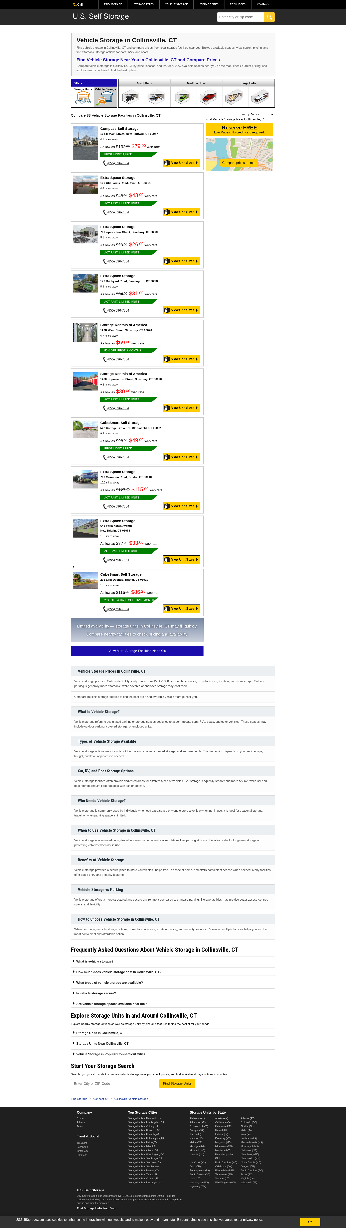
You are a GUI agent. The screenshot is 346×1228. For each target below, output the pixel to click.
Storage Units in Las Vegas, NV (145, 1182)
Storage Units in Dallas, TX (142, 1142)
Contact (81, 1118)
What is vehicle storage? (95, 961)
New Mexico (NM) (250, 1158)
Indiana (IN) (221, 1134)
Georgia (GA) (197, 1130)
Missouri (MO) (197, 1150)
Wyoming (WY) (198, 1186)
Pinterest (81, 1155)
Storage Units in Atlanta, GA (143, 1150)
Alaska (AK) (221, 1118)
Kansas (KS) (196, 1138)
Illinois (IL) (195, 1134)
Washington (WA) (199, 1182)
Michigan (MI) (197, 1146)
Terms (80, 1126)
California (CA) (223, 1122)
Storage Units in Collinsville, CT (100, 1033)
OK (310, 1222)
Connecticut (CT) (199, 1126)
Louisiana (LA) (249, 1138)
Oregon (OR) (248, 1166)
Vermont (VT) (222, 1178)
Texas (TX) (246, 1174)
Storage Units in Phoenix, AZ (143, 1134)
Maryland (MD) (223, 1142)
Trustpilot (82, 1143)
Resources (237, 4)
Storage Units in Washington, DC (146, 1154)
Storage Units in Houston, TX (144, 1130)
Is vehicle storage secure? (96, 993)
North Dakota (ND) (251, 1162)
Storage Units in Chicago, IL (143, 1126)
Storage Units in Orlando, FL (143, 1178)
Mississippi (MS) (250, 1146)
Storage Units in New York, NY (144, 1118)
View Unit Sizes (182, 162)
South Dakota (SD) (200, 1174)
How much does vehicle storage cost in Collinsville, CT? (118, 972)
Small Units (144, 83)
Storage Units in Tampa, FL (143, 1174)
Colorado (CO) (249, 1122)
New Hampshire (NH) (224, 1156)
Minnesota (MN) (224, 1146)
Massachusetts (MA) (252, 1142)
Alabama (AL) (197, 1118)
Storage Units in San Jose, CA (144, 1162)
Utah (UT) (195, 1178)
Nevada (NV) (197, 1154)
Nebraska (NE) (249, 1150)
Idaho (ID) (246, 1130)
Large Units (248, 83)
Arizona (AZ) (247, 1118)
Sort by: (246, 114)
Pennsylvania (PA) (200, 1170)
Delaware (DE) (223, 1126)
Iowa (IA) (245, 1134)
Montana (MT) (222, 1150)
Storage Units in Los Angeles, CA (146, 1122)
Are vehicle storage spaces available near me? (111, 1004)
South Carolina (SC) (252, 1170)
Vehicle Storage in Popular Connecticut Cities (110, 1054)
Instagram (82, 1151)
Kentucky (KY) (223, 1138)
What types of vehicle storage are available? (109, 982)
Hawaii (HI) (221, 1130)
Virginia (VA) (247, 1178)
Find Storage (113, 4)
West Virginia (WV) (225, 1182)
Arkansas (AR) (198, 1122)
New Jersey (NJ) (250, 1154)
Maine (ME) (196, 1142)
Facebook (82, 1147)
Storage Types (144, 4)
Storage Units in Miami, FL (142, 1146)
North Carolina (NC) (226, 1162)
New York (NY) (198, 1162)
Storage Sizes (208, 4)
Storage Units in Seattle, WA (143, 1166)
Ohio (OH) (195, 1166)
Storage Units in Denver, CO (143, 1170)
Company (263, 4)
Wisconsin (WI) (249, 1182)
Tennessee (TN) (224, 1174)
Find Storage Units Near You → (98, 1208)
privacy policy (252, 1219)
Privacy (81, 1122)
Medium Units (196, 83)
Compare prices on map (239, 162)
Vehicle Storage (176, 4)
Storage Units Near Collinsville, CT (102, 1043)
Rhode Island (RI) (224, 1170)
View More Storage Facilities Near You (137, 651)
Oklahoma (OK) (223, 1166)
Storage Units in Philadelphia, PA (146, 1138)
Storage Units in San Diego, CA (145, 1158)
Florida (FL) (247, 1126)
